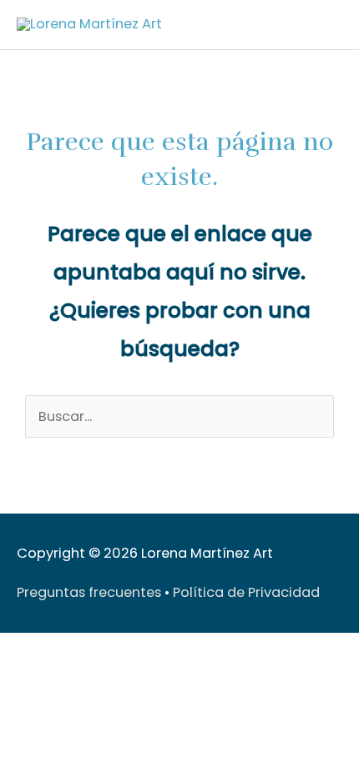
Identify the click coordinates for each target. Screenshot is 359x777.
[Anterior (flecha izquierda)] (16, 675)
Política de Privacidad (246, 592)
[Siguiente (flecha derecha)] (53, 675)
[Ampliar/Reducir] (16, 649)
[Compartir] (90, 649)
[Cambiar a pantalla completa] (53, 649)
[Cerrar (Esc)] (127, 649)
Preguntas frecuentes (89, 592)
